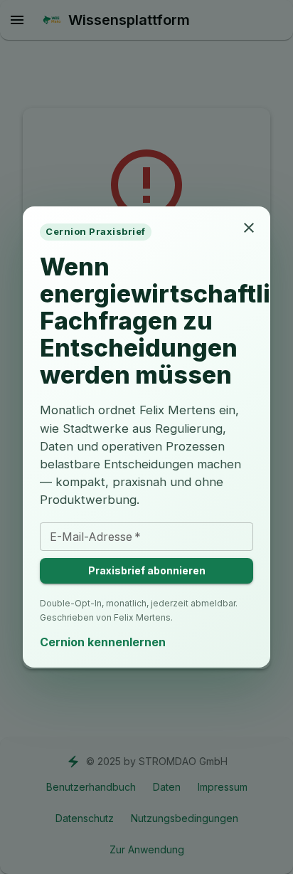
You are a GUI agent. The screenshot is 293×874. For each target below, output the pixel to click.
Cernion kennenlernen (103, 642)
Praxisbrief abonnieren (147, 570)
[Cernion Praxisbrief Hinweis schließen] (249, 228)
